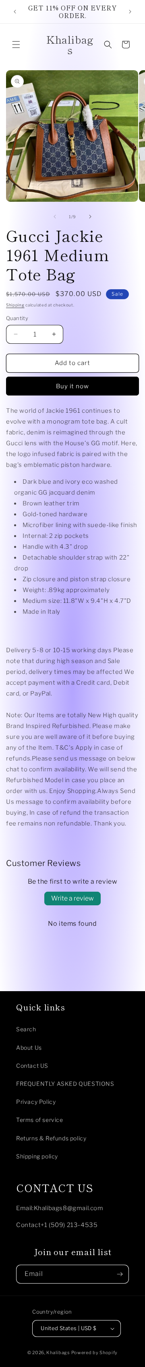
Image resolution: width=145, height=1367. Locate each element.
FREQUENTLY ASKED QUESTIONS (65, 1083)
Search (26, 1029)
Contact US (32, 1065)
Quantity (17, 318)
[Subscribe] (119, 1274)
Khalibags (58, 1352)
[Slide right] (90, 216)
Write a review (72, 898)
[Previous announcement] (15, 11)
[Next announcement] (130, 11)
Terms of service (39, 1119)
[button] (16, 44)
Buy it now (72, 386)
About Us (29, 1047)
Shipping (15, 304)
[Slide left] (55, 216)
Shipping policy (37, 1156)
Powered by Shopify (94, 1352)
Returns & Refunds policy (51, 1138)
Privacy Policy (36, 1101)
